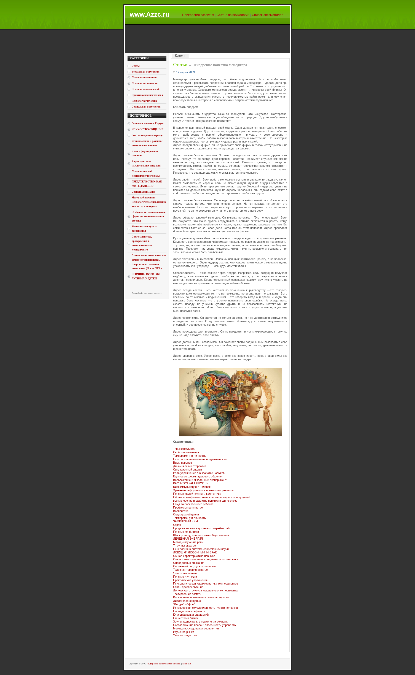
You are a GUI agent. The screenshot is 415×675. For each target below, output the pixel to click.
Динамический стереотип (189, 466)
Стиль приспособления (188, 587)
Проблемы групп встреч (188, 507)
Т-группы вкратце (184, 545)
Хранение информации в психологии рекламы (203, 490)
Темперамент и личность (189, 455)
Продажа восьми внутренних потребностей (201, 528)
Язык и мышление (185, 573)
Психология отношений (146, 89)
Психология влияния (144, 77)
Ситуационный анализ (187, 469)
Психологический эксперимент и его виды (146, 173)
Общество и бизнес (186, 618)
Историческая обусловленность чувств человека (205, 607)
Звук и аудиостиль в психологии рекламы (200, 621)
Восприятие (180, 511)
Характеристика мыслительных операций (146, 163)
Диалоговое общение (187, 600)
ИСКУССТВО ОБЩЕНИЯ (147, 129)
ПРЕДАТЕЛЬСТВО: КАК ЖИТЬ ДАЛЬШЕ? (147, 183)
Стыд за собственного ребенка (193, 504)
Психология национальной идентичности (200, 459)
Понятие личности (185, 576)
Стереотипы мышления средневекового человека (205, 559)
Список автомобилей (267, 15)
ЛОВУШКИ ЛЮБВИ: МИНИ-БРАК (195, 552)
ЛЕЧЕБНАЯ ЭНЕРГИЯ (188, 538)
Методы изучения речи (188, 542)
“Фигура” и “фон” (184, 604)
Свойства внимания (143, 191)
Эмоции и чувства (185, 635)
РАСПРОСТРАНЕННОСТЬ (190, 483)
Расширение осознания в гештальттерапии (201, 597)
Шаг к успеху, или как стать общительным (201, 535)
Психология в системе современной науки (201, 549)
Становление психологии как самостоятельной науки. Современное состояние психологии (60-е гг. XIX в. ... (149, 262)
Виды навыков (182, 462)
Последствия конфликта (189, 611)
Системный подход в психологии (194, 566)
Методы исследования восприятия (196, 628)
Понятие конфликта (186, 531)
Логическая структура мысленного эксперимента (205, 590)
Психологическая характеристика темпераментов (205, 583)
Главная (186, 663)
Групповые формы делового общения (197, 476)
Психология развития (198, 15)
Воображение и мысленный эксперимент (200, 480)
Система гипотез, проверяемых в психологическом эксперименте (142, 243)
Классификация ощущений (191, 614)
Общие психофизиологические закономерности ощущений (211, 497)
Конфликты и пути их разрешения (145, 228)
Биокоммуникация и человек (192, 486)
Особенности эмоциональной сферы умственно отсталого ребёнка (149, 216)
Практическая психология (147, 95)
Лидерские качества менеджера (163, 663)
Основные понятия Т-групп (148, 123)
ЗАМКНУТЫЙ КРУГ (186, 521)
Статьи (180, 64)
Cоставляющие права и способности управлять (204, 625)
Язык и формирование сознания (145, 153)
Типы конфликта (184, 448)
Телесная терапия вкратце (190, 569)
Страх (177, 524)
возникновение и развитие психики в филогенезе (147, 143)
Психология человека (144, 100)
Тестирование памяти (187, 594)
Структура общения (186, 514)
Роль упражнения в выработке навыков (199, 473)
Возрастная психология (146, 71)
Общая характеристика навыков (194, 556)
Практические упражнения (190, 580)
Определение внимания (188, 562)
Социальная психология (146, 106)
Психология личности (145, 83)
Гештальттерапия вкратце (147, 135)
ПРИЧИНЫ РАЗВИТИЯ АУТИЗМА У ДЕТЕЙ (146, 276)
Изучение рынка (183, 632)
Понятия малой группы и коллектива (197, 493)
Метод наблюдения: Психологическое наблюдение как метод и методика (149, 202)
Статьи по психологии (233, 15)
